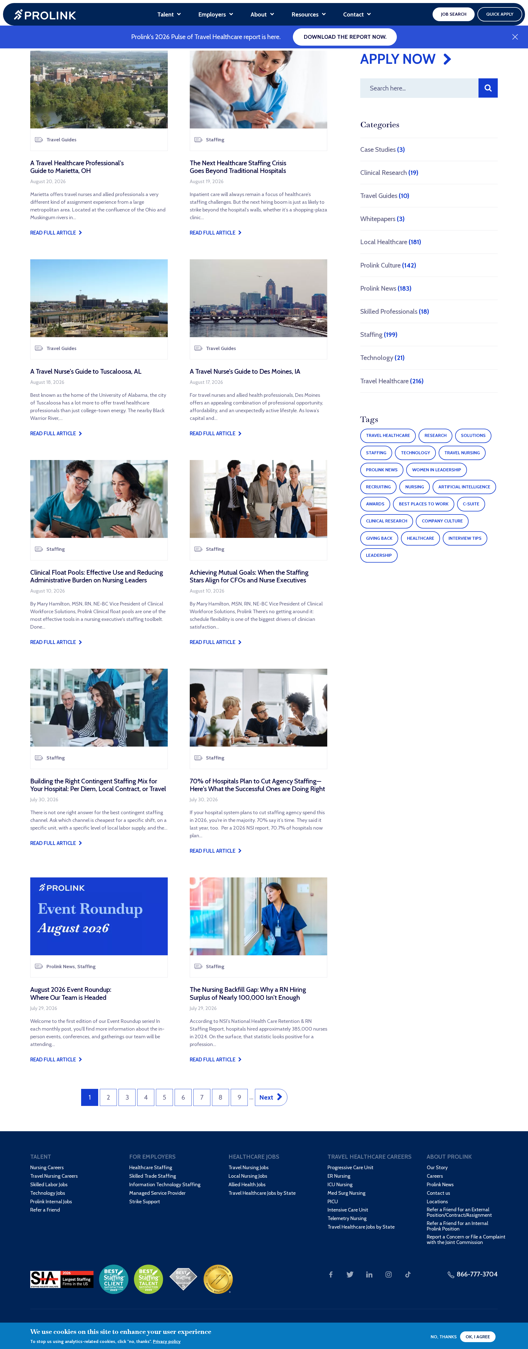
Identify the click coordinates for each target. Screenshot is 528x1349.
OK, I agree (478, 1336)
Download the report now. (345, 37)
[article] (99, 143)
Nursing (414, 486)
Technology (382, 358)
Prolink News (385, 288)
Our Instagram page (388, 1274)
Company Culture (442, 521)
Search (488, 88)
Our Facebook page (331, 1274)
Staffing (378, 334)
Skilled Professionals (394, 311)
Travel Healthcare (392, 381)
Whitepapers (382, 219)
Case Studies (382, 149)
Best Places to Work (424, 503)
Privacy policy (167, 1341)
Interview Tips (465, 538)
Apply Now (398, 59)
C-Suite (471, 503)
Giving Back (379, 538)
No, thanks (444, 1336)
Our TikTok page (408, 1274)
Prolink (45, 14)
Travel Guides (384, 196)
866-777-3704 (477, 1274)
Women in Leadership (436, 469)
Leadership (379, 555)
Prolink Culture (388, 265)
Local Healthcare (390, 242)
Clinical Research (389, 173)
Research (436, 435)
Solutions (473, 435)
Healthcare (420, 538)
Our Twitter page (350, 1274)
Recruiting (378, 486)
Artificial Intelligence (464, 486)
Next (266, 1097)
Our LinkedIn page (369, 1274)
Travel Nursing (462, 452)
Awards (375, 503)
